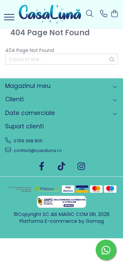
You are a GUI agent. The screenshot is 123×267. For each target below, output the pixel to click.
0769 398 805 (28, 141)
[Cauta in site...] (89, 14)
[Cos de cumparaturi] (114, 14)
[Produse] (9, 17)
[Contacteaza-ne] (103, 14)
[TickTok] (62, 167)
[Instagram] (81, 167)
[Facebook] (42, 167)
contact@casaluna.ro (37, 150)
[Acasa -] (50, 14)
